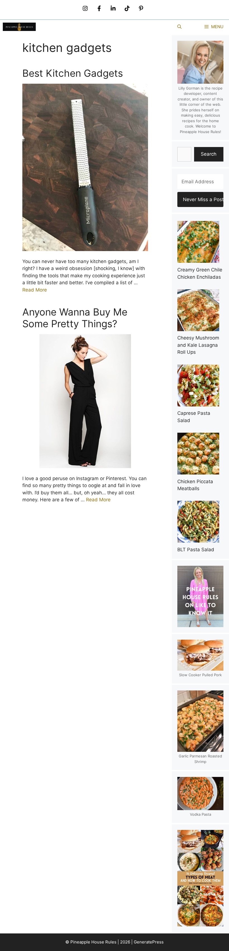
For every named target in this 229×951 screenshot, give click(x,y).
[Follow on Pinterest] (141, 8)
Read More (34, 290)
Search (208, 154)
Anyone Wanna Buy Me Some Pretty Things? (74, 317)
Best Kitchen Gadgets (72, 73)
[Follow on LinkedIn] (113, 8)
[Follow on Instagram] (85, 8)
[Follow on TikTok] (127, 8)
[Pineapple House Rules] (19, 27)
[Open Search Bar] (179, 27)
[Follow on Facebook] (99, 8)
